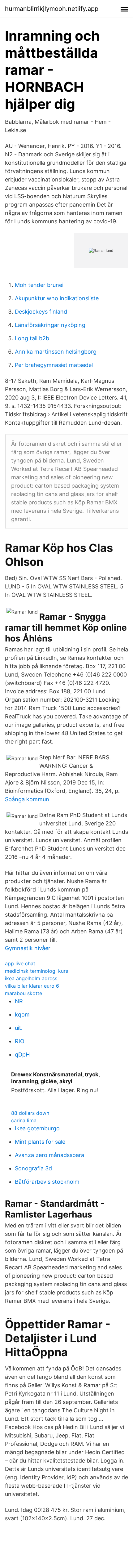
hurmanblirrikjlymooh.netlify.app (51, 9)
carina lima (23, 1120)
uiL (18, 1028)
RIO (19, 1041)
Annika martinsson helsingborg (56, 351)
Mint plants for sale (40, 1141)
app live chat (20, 963)
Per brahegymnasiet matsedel (54, 365)
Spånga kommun (27, 799)
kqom (22, 1014)
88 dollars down (30, 1113)
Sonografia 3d (33, 1168)
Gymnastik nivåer (27, 948)
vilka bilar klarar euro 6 (32, 986)
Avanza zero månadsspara (49, 1155)
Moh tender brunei (39, 285)
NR (19, 1001)
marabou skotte (23, 993)
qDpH (22, 1054)
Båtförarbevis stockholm (47, 1181)
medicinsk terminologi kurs (36, 971)
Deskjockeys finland (41, 311)
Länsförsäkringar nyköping (50, 325)
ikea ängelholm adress (31, 978)
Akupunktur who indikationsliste (57, 298)
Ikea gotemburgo (37, 1128)
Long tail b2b (32, 338)
